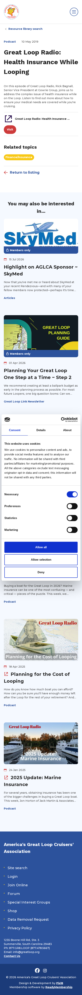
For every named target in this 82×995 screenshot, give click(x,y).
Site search (17, 868)
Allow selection (41, 559)
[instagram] (45, 970)
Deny (41, 572)
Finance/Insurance (19, 157)
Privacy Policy (20, 928)
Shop (12, 911)
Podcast (10, 41)
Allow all (41, 547)
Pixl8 (59, 983)
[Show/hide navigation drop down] (74, 12)
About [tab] (67, 430)
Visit (10, 129)
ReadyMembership (58, 987)
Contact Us (12, 956)
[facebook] (37, 970)
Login (13, 876)
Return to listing (24, 172)
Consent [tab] (14, 430)
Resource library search (25, 29)
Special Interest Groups (29, 902)
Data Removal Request (28, 919)
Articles (9, 298)
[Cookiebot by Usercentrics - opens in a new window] (61, 419)
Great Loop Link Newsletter (24, 401)
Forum (14, 894)
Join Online (18, 885)
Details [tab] (41, 430)
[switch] (72, 506)
